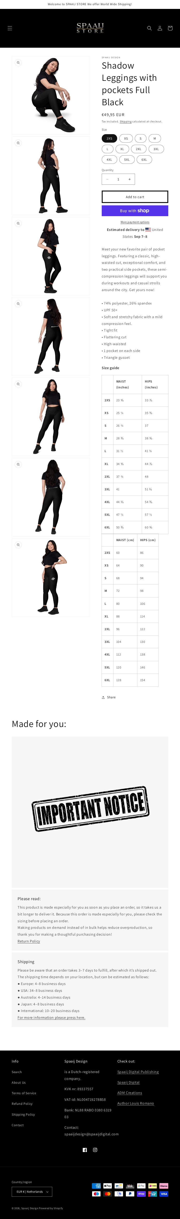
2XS (109, 138)
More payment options (135, 222)
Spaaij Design (29, 1208)
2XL (139, 149)
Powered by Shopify (51, 1208)
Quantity (107, 170)
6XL (144, 159)
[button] (10, 28)
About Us (19, 1082)
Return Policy (29, 941)
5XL (127, 159)
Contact (18, 1125)
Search (17, 1072)
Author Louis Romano (135, 1103)
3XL (156, 149)
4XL (109, 159)
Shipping (126, 121)
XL (122, 149)
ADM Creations (129, 1092)
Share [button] (111, 697)
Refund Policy (22, 1104)
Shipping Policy (23, 1114)
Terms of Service (24, 1093)
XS (126, 138)
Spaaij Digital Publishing (138, 1071)
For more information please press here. (51, 1017)
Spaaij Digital (128, 1082)
